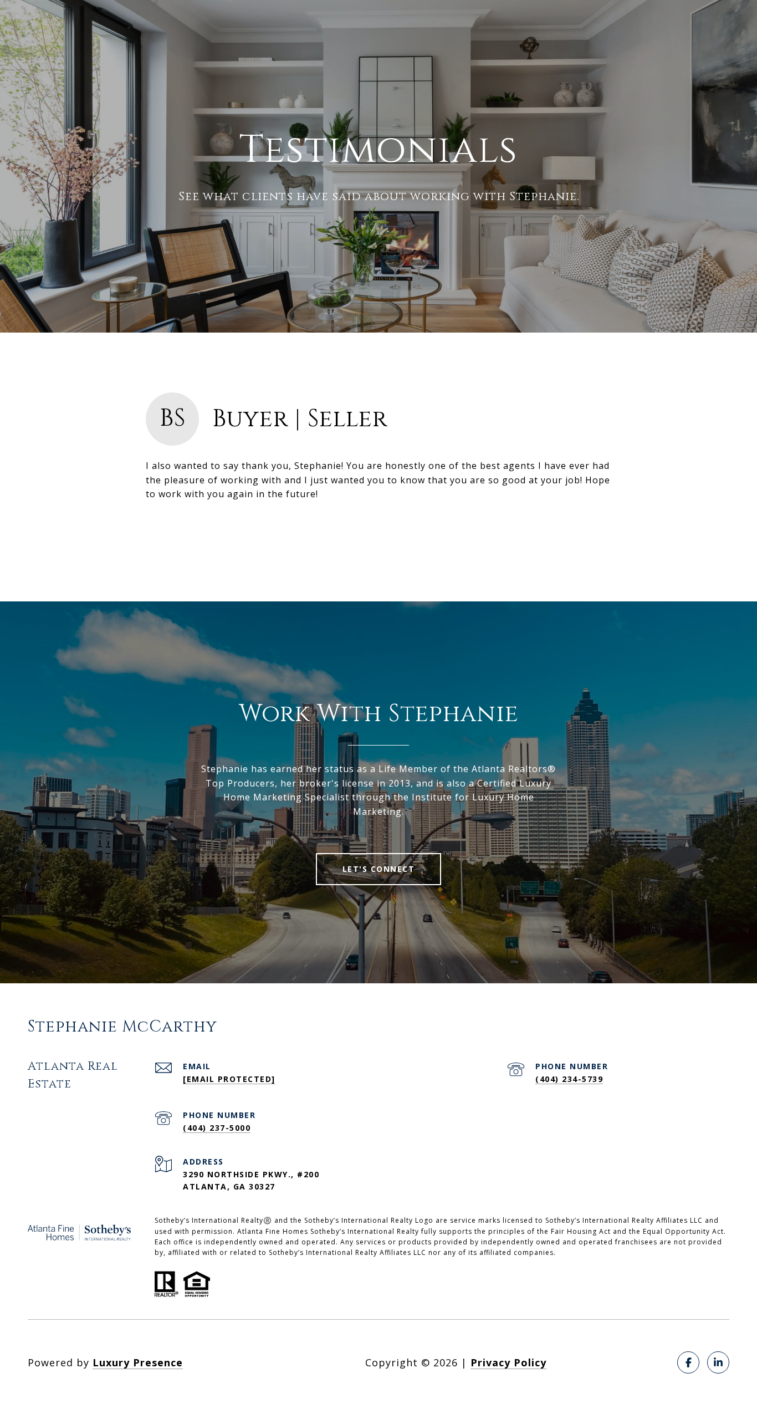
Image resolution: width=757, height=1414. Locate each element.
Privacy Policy (508, 1362)
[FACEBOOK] (688, 1362)
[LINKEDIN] (718, 1362)
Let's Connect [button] (378, 869)
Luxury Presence (138, 1362)
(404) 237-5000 (216, 1127)
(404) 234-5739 (569, 1079)
